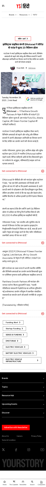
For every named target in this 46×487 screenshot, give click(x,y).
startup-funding (13, 329)
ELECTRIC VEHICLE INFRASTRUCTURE (14, 360)
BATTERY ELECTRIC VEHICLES (18, 353)
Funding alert (12, 322)
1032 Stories (32, 68)
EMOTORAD (11, 341)
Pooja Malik (20, 68)
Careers (20, 436)
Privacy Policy (36, 436)
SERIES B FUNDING (14, 335)
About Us (5, 436)
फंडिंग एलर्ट (22, 39)
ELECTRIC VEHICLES (14, 347)
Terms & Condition (9, 440)
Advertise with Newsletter (15, 427)
